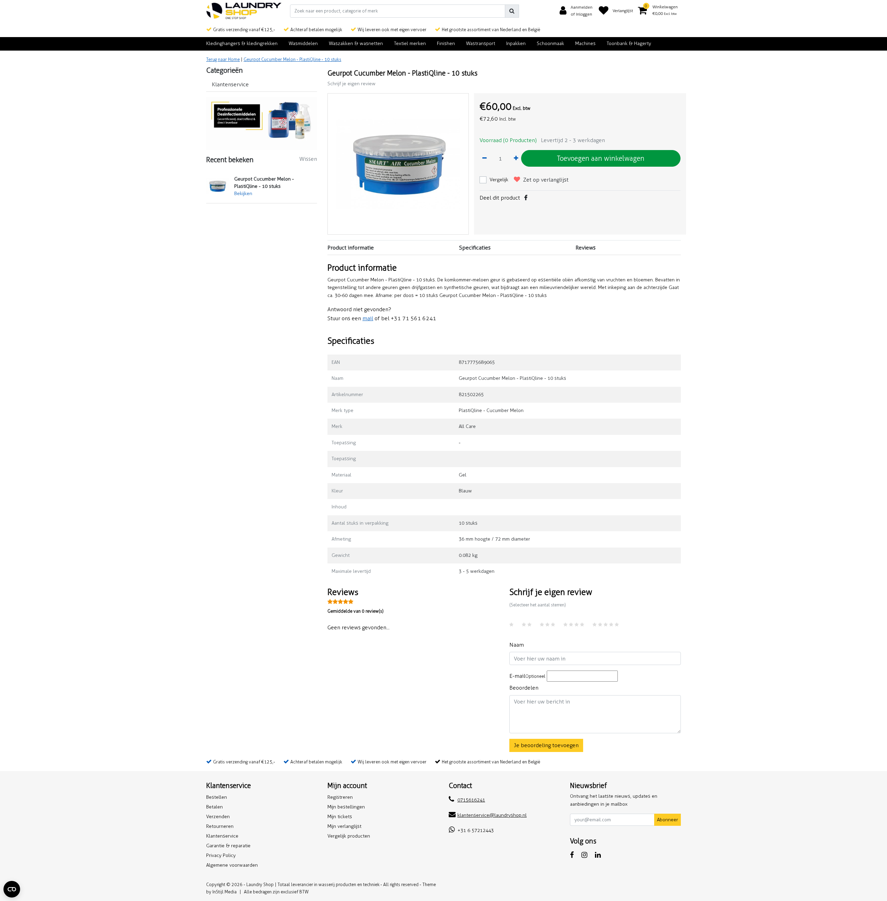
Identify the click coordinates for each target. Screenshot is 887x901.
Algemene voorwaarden (232, 865)
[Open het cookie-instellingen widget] (11, 889)
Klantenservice (222, 836)
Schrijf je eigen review (351, 84)
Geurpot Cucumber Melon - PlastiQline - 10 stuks (292, 59)
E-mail (527, 676)
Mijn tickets (339, 817)
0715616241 (471, 800)
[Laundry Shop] (244, 11)
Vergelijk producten (348, 836)
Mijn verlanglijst (344, 826)
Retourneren (220, 826)
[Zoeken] (512, 11)
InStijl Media (224, 891)
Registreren (340, 797)
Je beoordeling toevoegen (546, 745)
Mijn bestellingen (346, 807)
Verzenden (218, 817)
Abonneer (667, 820)
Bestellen (216, 797)
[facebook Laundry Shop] (572, 855)
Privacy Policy (221, 855)
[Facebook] (525, 197)
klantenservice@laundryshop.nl (492, 815)
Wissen (308, 159)
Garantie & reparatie (228, 846)
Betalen (214, 807)
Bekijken (243, 193)
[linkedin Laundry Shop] (598, 855)
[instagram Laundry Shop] (584, 855)
